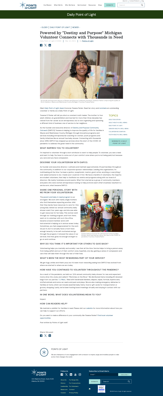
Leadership (64, 386)
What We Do (58, 5)
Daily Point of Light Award (54, 108)
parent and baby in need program (56, 197)
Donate (109, 5)
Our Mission (47, 5)
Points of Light (87, 41)
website (89, 308)
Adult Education (114, 119)
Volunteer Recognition (117, 131)
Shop (100, 5)
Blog (143, 1)
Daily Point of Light (60, 27)
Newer (75, 27)
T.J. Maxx (61, 279)
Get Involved (81, 5)
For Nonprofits (73, 380)
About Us (125, 1)
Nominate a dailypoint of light (119, 142)
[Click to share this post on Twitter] (45, 45)
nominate (103, 108)
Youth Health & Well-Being (118, 134)
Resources (92, 5)
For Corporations (74, 383)
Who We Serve (70, 5)
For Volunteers (73, 386)
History (63, 383)
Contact (72, 389)
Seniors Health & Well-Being (118, 128)
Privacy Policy (73, 393)
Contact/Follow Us (134, 1)
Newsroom (64, 389)
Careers (63, 393)
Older (45, 27)
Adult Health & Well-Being (118, 122)
